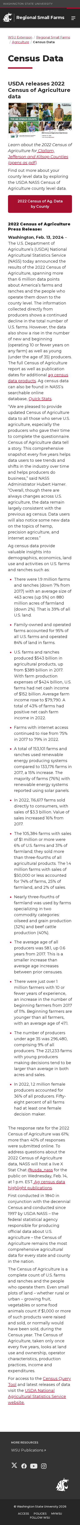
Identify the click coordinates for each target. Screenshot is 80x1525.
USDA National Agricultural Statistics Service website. (37, 1396)
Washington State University (28, 3)
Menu (73, 18)
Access (23, 1513)
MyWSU (56, 1513)
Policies (40, 1513)
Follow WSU (40, 1517)
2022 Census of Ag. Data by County (40, 204)
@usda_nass (40, 1170)
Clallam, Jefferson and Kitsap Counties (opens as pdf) (38, 156)
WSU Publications (27, 1450)
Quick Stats (40, 398)
